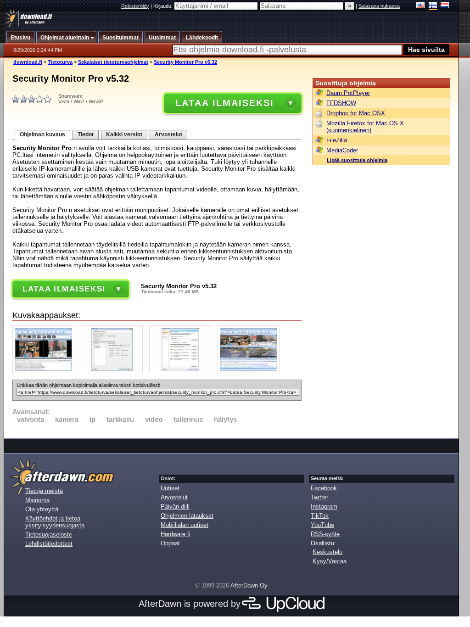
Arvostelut (168, 134)
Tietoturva (60, 62)
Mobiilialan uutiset (184, 524)
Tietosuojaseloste (48, 534)
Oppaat (170, 543)
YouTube (322, 524)
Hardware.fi (175, 534)
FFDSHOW (341, 103)
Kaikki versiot (124, 134)
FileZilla (336, 140)
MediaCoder (342, 150)
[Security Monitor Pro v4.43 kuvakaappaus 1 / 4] (45, 371)
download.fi (27, 62)
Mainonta (37, 500)
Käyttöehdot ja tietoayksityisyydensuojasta (54, 522)
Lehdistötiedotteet (49, 543)
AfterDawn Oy (249, 585)
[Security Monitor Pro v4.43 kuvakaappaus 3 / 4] (182, 371)
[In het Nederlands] (445, 6)
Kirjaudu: (163, 6)
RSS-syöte (325, 534)
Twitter (319, 497)
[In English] (420, 6)
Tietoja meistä (44, 490)
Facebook (324, 488)
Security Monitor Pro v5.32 (185, 62)
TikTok (320, 515)
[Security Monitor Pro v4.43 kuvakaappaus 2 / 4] (114, 371)
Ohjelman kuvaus (42, 134)
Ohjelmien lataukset (187, 515)
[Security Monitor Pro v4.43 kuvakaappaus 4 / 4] (251, 371)
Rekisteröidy (135, 6)
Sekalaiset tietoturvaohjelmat (113, 62)
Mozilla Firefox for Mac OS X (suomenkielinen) (365, 127)
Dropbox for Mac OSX (355, 113)
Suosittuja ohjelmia (345, 83)
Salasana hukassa (379, 6)
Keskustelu (327, 552)
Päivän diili (175, 506)
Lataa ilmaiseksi (224, 103)
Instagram (324, 506)
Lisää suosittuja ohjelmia (357, 160)
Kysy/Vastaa (330, 561)
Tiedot (86, 134)
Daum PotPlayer (348, 93)
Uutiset (170, 488)
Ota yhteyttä (41, 509)
